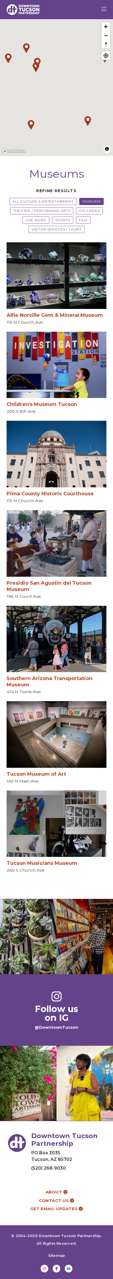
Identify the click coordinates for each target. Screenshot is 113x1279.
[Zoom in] (105, 26)
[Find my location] (105, 55)
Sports (62, 220)
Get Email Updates (54, 1208)
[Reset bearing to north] (105, 44)
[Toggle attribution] (107, 149)
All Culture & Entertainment (43, 201)
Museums (91, 201)
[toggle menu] (103, 9)
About (54, 1192)
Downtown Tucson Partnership (70, 1235)
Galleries (89, 211)
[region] (56, 88)
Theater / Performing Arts (41, 211)
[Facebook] (56, 1268)
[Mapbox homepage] (14, 151)
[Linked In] (68, 1268)
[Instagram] (44, 1268)
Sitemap (56, 1255)
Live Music (36, 220)
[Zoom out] (105, 35)
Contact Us (54, 1200)
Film (83, 220)
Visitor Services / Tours (56, 229)
